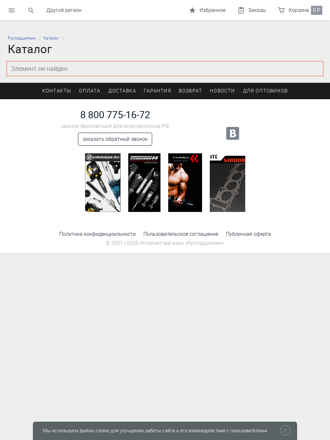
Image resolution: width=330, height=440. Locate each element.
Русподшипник (22, 38)
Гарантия (157, 91)
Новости (222, 91)
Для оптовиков (265, 91)
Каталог (51, 38)
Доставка (122, 91)
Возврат (190, 91)
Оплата (89, 91)
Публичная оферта (248, 234)
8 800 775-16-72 (115, 115)
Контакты (57, 91)
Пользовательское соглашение (180, 234)
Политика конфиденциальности (97, 234)
